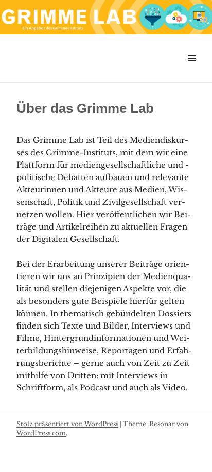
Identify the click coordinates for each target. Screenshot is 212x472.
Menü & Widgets (192, 70)
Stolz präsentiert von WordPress (67, 424)
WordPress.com (41, 433)
